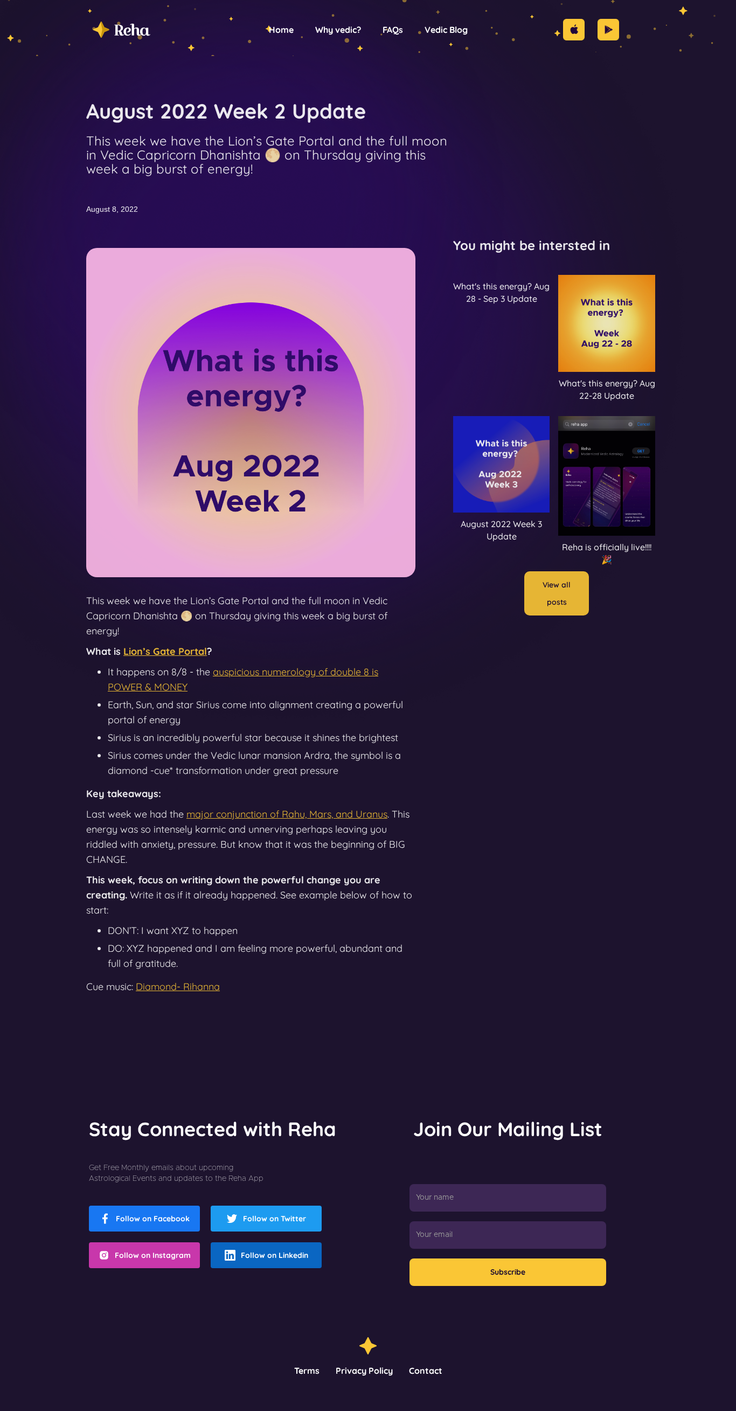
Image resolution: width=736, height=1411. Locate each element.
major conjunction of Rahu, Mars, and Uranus (286, 814)
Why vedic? (338, 29)
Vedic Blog (446, 29)
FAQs (393, 29)
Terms (307, 1370)
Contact (425, 1370)
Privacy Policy (364, 1370)
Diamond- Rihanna (178, 986)
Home (281, 29)
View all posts (557, 593)
